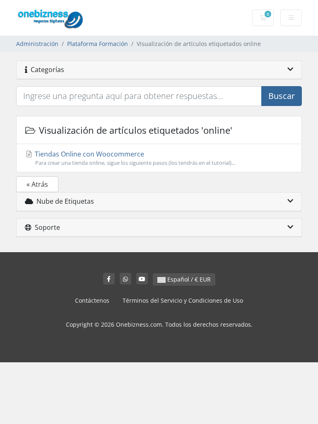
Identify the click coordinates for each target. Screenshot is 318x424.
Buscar (281, 95)
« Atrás (37, 184)
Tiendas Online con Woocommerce (134, 157)
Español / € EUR (188, 279)
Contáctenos (92, 300)
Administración (37, 44)
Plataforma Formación (97, 44)
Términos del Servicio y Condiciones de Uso (183, 300)
